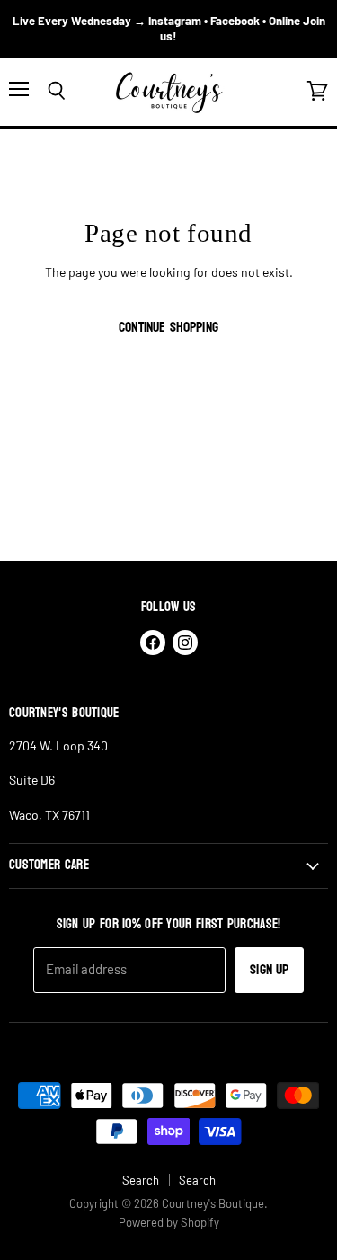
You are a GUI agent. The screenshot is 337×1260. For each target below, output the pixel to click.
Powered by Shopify (169, 1222)
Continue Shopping (168, 327)
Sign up (269, 969)
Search (140, 1180)
